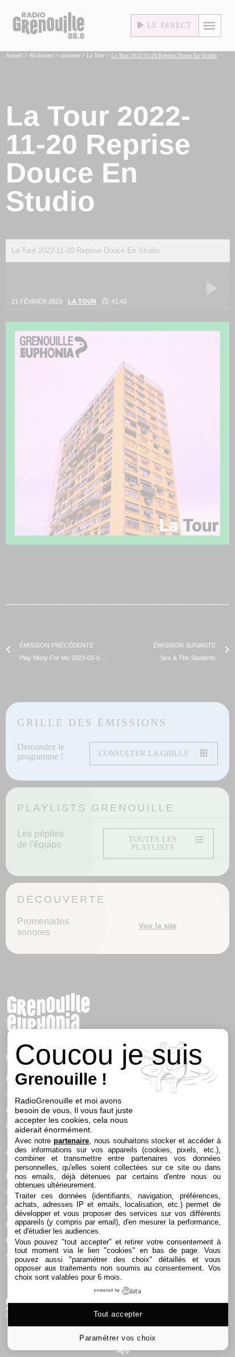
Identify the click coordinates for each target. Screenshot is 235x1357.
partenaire (71, 1140)
